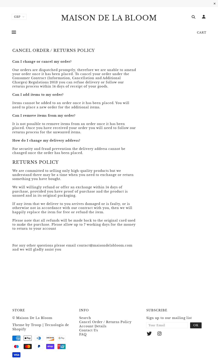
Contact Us (88, 330)
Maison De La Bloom (109, 18)
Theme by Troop (27, 325)
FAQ (83, 334)
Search (85, 318)
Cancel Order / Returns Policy (105, 322)
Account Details (92, 326)
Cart (201, 32)
